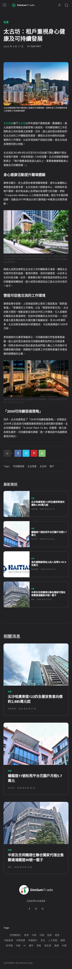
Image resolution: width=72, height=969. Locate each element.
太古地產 (8, 123)
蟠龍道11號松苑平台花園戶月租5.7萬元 (48, 533)
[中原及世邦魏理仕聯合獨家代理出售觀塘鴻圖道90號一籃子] (16, 595)
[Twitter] (26, 453)
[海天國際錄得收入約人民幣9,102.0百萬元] (16, 564)
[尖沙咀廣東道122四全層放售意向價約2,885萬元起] (16, 504)
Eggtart (36, 46)
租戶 (52, 466)
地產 (6, 22)
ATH (33, 599)
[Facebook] (18, 453)
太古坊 (22, 123)
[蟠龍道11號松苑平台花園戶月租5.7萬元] (16, 534)
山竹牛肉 (34, 509)
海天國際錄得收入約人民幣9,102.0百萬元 (48, 563)
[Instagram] (36, 909)
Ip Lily (34, 539)
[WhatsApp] (42, 453)
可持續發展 (18, 466)
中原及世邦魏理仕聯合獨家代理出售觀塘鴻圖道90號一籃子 (48, 594)
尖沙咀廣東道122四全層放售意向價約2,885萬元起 (47, 503)
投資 (32, 558)
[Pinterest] (34, 453)
